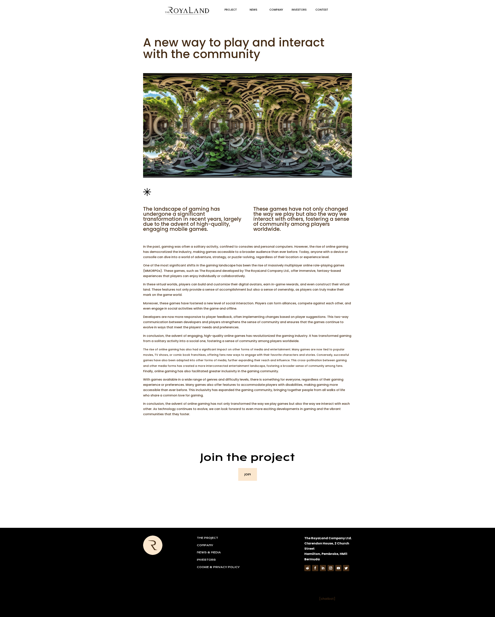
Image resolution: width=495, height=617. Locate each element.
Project (230, 10)
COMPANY (205, 545)
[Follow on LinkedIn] (323, 568)
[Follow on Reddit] (307, 568)
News (253, 10)
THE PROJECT (207, 537)
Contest (321, 10)
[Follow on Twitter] (346, 568)
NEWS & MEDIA (209, 552)
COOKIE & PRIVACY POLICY (218, 567)
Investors (299, 10)
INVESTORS (206, 559)
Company (276, 10)
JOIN (247, 474)
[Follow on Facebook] (315, 568)
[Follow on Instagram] (331, 568)
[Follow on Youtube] (338, 568)
